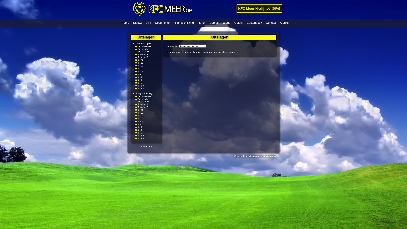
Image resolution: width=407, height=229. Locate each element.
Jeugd (226, 22)
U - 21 (140, 77)
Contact (271, 22)
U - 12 (140, 66)
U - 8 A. (141, 86)
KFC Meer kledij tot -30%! (259, 8)
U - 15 (140, 71)
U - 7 (140, 83)
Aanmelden (146, 146)
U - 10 (140, 60)
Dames (214, 22)
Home (125, 22)
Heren (202, 22)
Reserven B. (143, 57)
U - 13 (140, 69)
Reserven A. (143, 54)
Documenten (163, 22)
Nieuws (137, 22)
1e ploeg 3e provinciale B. (144, 50)
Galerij (238, 22)
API (148, 22)
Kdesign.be (254, 156)
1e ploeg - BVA (144, 46)
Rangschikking (184, 22)
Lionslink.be (269, 156)
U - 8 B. (141, 89)
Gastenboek (254, 22)
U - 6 (140, 80)
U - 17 (140, 74)
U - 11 (140, 63)
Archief (284, 22)
